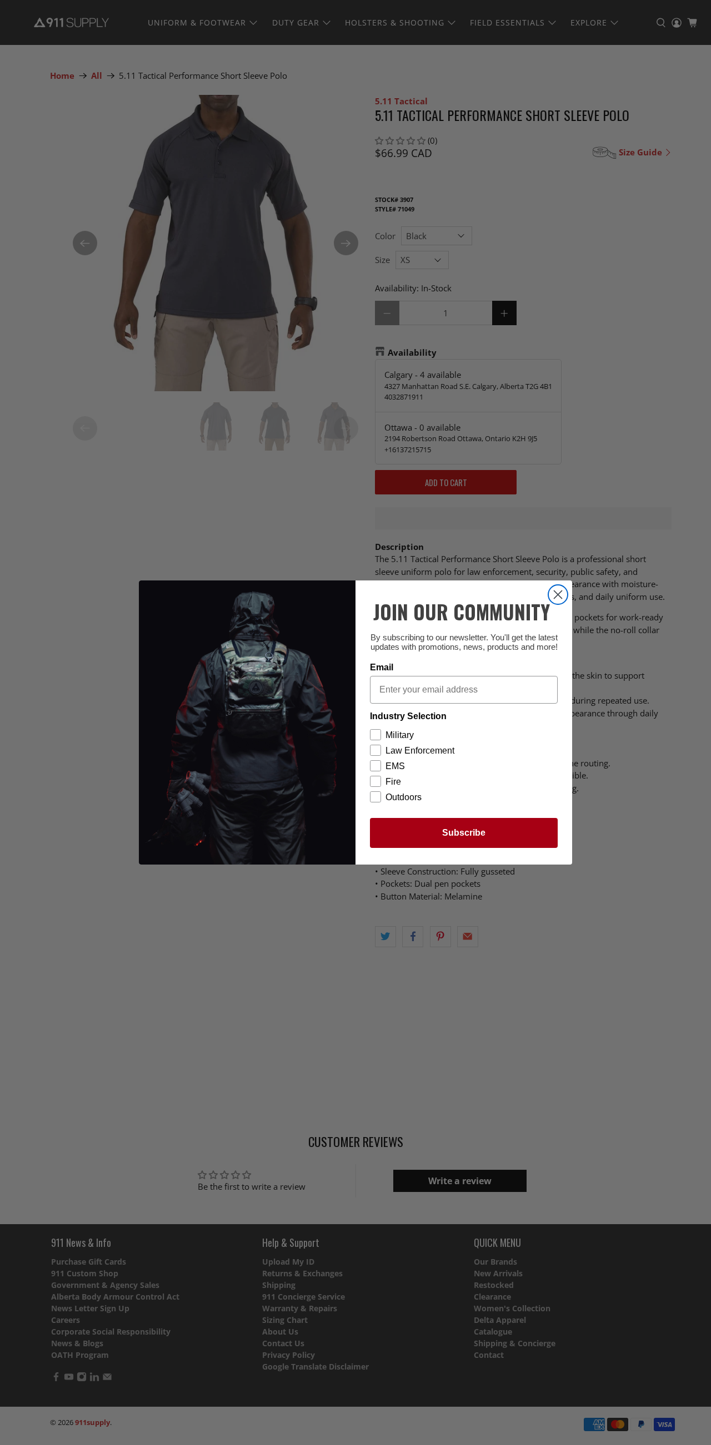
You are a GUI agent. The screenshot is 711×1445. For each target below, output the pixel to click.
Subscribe (463, 832)
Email (381, 667)
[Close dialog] (558, 594)
